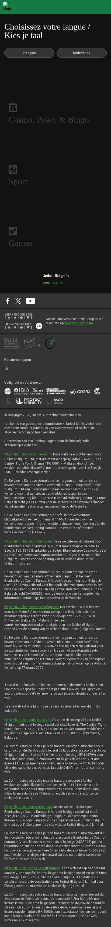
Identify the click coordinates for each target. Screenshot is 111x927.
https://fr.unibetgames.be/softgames (31, 868)
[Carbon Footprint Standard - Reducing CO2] (97, 391)
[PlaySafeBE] (32, 343)
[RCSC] (6, 368)
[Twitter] (18, 301)
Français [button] (29, 53)
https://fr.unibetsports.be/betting (27, 720)
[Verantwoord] (18, 316)
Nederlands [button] (81, 53)
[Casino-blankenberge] (8, 401)
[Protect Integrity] (29, 401)
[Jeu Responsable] (18, 326)
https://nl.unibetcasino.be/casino (28, 541)
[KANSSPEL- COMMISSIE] (11, 343)
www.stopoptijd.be (78, 323)
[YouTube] (30, 301)
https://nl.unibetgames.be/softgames (31, 607)
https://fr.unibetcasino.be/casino (28, 807)
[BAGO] (54, 401)
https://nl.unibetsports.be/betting (28, 454)
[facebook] (7, 301)
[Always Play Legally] (51, 343)
